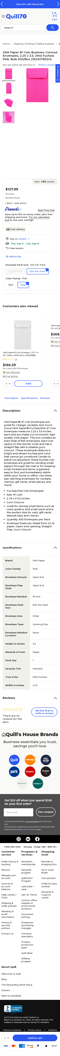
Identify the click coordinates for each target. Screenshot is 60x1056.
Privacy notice (34, 1030)
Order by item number (49, 885)
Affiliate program (26, 960)
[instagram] (18, 839)
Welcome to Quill (11, 973)
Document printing (27, 915)
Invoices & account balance (7, 886)
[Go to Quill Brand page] (14, 760)
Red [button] (10, 284)
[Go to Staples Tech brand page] (46, 772)
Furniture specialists (27, 935)
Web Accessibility (11, 995)
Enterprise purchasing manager (27, 925)
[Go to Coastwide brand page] (30, 760)
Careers (5, 990)
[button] (58, 4)
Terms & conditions (12, 1030)
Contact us (7, 933)
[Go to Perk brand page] (14, 772)
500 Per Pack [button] (37, 271)
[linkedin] (28, 839)
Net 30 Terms (29, 894)
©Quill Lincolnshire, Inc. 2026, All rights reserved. (26, 1020)
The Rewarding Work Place (16, 984)
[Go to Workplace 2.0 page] (38, 784)
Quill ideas (27, 953)
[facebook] (37, 839)
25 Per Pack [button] (15, 271)
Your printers (48, 878)
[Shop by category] (3, 16)
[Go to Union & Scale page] (22, 784)
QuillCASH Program (26, 879)
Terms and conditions (32, 821)
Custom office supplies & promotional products (29, 904)
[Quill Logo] (16, 16)
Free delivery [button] (12, 376)
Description (11, 398)
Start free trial (46, 210)
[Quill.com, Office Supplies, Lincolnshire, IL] (13, 1009)
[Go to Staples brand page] (30, 772)
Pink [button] (22, 285)
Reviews (45, 398)
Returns (5, 869)
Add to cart (35, 1038)
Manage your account (8, 876)
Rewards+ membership (28, 863)
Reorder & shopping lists (49, 863)
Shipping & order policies (9, 904)
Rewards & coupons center (47, 895)
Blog (4, 979)
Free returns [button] (17, 248)
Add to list (15, 256)
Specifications (29, 398)
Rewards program (26, 871)
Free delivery (17, 229)
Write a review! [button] (47, 64)
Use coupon (46, 811)
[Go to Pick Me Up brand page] (46, 760)
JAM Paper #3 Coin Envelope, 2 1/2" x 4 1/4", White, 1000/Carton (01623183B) (21, 353)
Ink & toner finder (47, 871)
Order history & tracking (9, 863)
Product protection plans (27, 945)
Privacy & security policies (6, 925)
